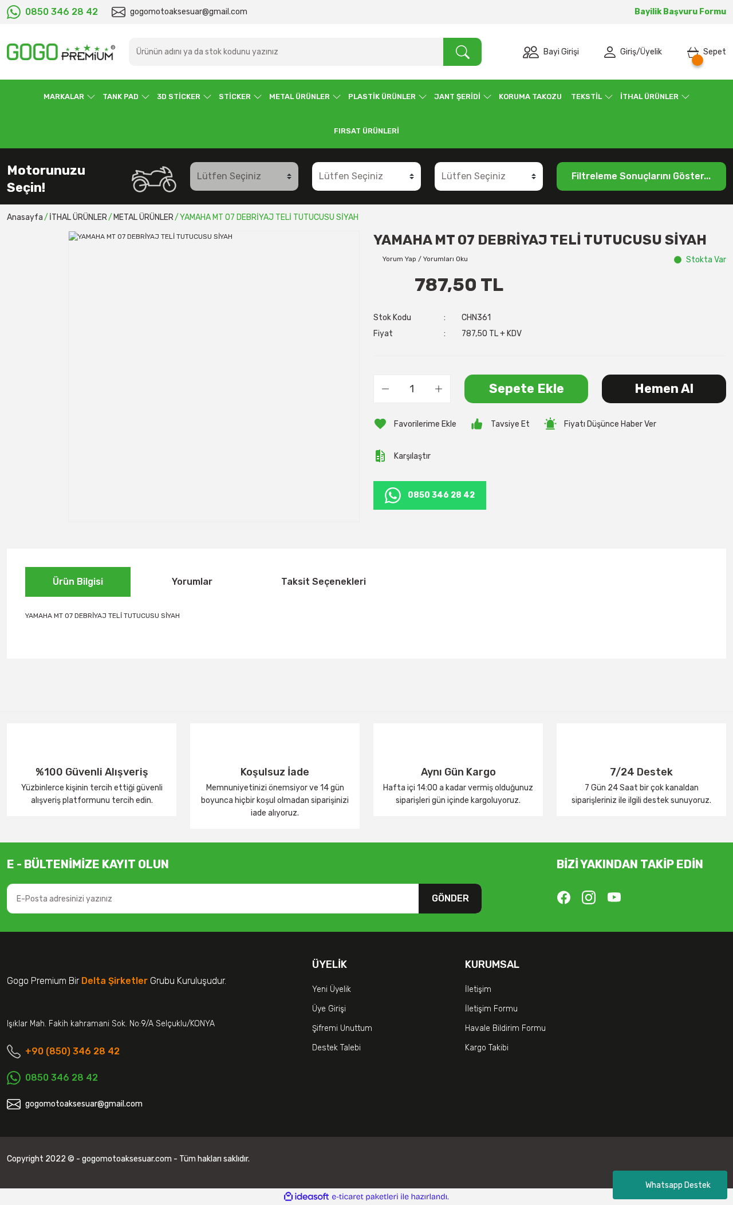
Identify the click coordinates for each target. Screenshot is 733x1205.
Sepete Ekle (526, 388)
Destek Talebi (336, 1048)
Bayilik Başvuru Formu (680, 12)
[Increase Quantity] (438, 389)
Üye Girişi (329, 1009)
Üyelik (651, 52)
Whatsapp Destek (678, 1185)
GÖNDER (450, 898)
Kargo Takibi (487, 1048)
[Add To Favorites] (414, 424)
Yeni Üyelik (331, 989)
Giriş (628, 52)
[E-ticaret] (365, 1197)
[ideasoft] (306, 1196)
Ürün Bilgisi (78, 581)
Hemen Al (664, 388)
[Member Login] (612, 52)
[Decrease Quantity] (385, 389)
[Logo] (61, 52)
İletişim (478, 989)
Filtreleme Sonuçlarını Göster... (641, 176)
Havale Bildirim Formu (505, 1028)
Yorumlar (192, 581)
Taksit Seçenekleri (323, 581)
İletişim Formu (491, 1009)
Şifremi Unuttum (342, 1028)
